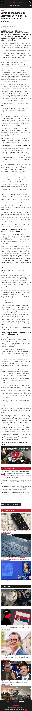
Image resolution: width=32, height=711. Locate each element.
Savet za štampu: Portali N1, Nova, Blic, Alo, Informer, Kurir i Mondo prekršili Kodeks (16, 476)
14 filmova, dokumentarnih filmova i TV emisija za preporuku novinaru (15, 531)
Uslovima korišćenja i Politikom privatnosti (14, 709)
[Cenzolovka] (16, 2)
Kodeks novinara (5, 504)
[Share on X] (5, 500)
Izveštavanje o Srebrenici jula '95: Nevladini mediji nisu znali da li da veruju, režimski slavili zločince (15, 558)
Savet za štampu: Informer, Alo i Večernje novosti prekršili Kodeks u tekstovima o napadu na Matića (15, 472)
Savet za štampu (15, 504)
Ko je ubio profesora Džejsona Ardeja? (12, 607)
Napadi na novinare (14, 5)
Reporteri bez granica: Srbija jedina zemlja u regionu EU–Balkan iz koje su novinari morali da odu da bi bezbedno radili (15, 627)
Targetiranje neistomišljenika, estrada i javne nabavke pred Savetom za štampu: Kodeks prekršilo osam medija (16, 481)
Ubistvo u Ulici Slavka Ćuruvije (9, 581)
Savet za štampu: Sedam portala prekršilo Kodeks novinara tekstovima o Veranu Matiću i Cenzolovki (15, 493)
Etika (2, 9)
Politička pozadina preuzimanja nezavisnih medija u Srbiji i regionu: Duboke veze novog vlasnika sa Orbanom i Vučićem (15, 682)
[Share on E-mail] (10, 500)
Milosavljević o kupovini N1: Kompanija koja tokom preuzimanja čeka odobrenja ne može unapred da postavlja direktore (15, 657)
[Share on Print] (8, 500)
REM (3, 5)
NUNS (5, 27)
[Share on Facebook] (2, 500)
